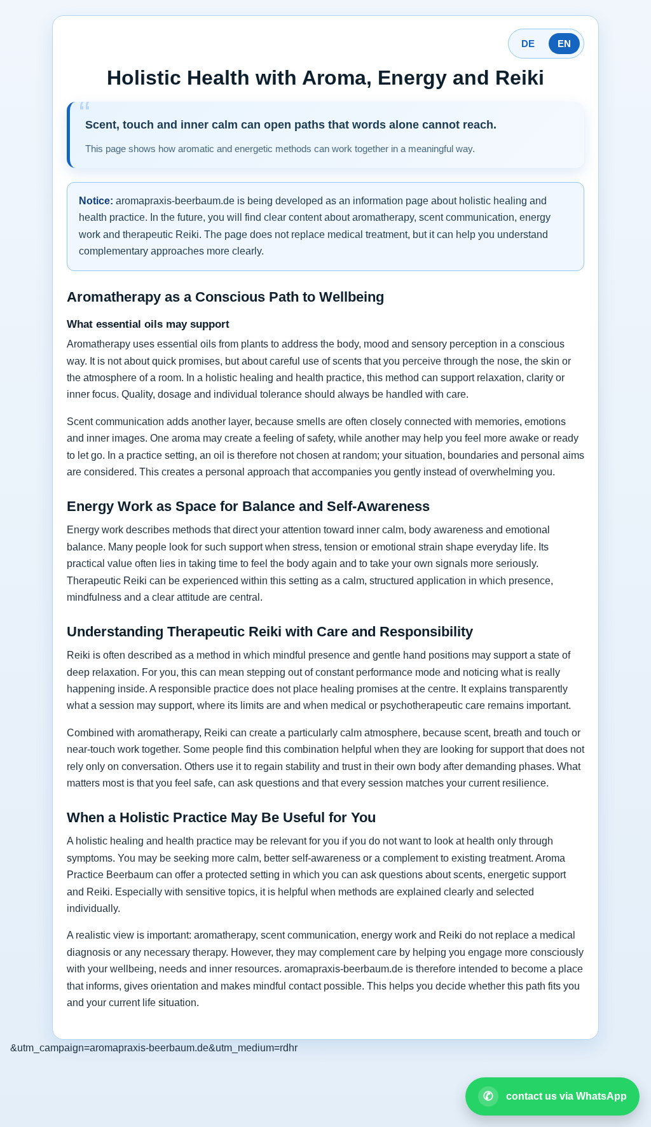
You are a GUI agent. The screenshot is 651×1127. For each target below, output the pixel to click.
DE (528, 43)
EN (564, 43)
